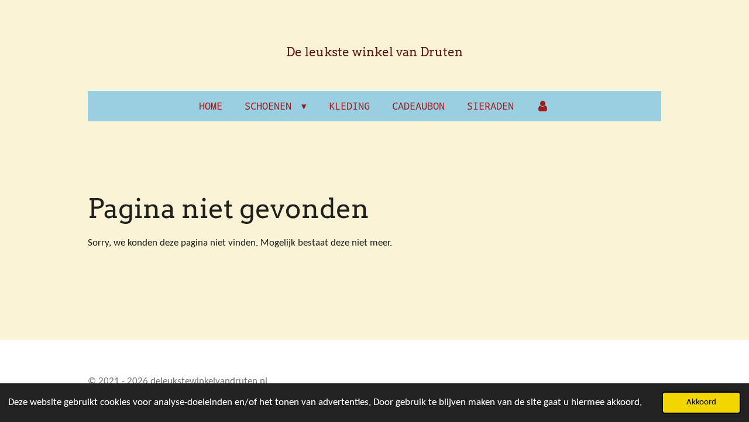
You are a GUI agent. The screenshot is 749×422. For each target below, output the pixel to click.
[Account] (543, 106)
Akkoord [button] (701, 402)
